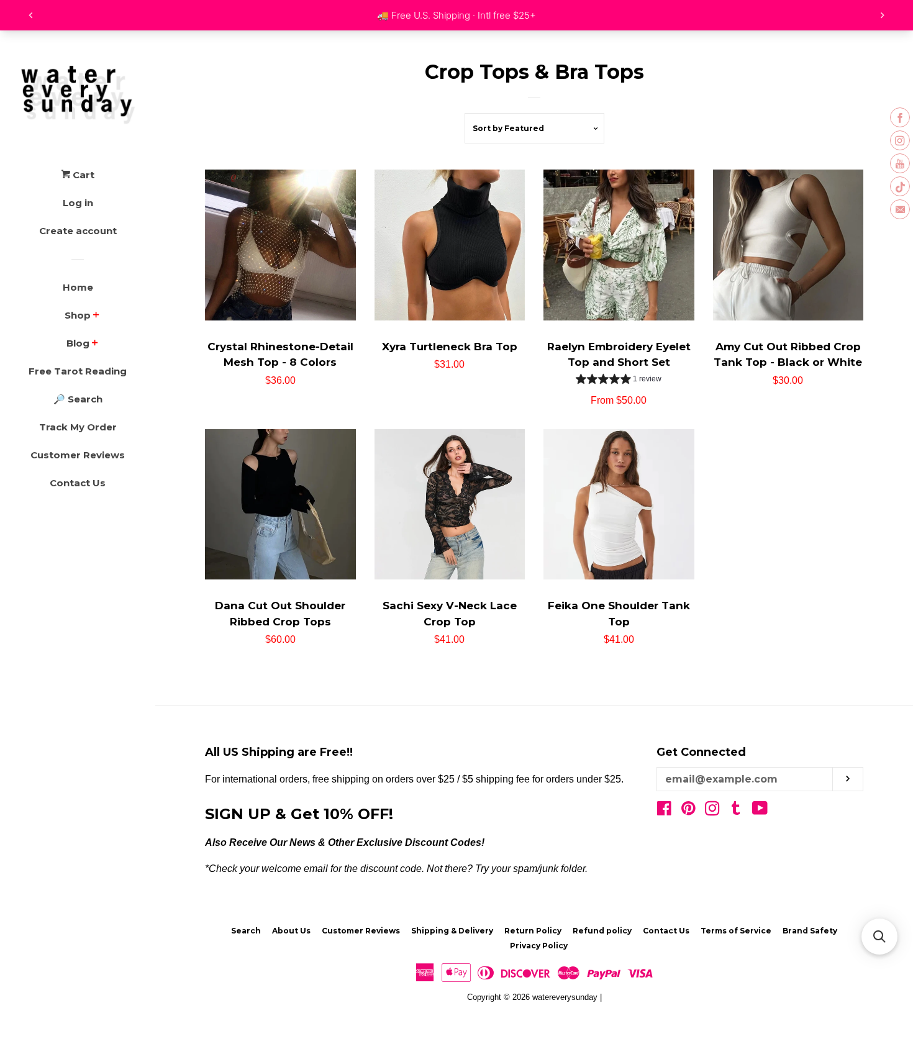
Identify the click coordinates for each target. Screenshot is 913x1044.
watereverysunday (564, 997)
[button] (879, 937)
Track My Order (78, 427)
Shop (78, 315)
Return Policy (532, 930)
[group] (618, 380)
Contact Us (78, 483)
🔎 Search (77, 399)
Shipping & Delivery (452, 930)
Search (246, 930)
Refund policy (602, 930)
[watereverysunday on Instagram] (712, 811)
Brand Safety (810, 930)
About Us (291, 930)
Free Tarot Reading (78, 371)
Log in (78, 203)
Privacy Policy (539, 945)
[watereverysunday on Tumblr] (736, 811)
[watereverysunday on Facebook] (664, 811)
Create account (78, 231)
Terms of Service (736, 930)
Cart (82, 175)
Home (78, 287)
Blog (77, 343)
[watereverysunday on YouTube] (760, 811)
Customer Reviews (77, 455)
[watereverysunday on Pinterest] (688, 811)
